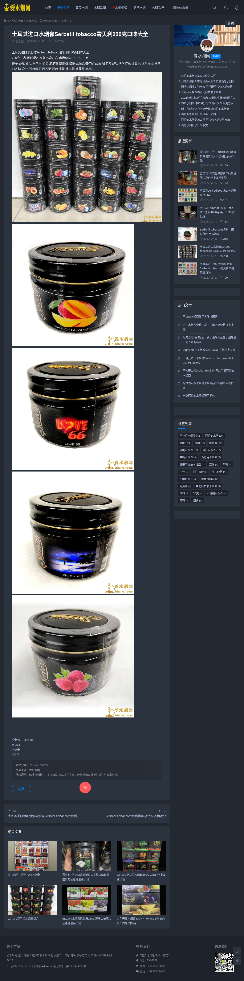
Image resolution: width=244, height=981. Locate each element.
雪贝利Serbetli (49, 21)
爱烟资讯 (63, 8)
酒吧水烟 (139, 8)
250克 (15, 754)
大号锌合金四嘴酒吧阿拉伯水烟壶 (201, 92)
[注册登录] (237, 8)
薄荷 (184, 500)
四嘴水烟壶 (188, 479)
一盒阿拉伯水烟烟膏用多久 (199, 395)
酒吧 (185, 443)
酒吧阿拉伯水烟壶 (192, 464)
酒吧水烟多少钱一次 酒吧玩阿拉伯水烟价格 (207, 86)
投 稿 (231, 23)
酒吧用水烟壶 (211, 457)
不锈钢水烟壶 (216, 493)
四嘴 (226, 464)
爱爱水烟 (17, 21)
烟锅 (197, 500)
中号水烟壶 (209, 479)
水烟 (30, 52)
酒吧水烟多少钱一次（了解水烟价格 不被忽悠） (208, 327)
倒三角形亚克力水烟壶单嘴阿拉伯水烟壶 (205, 108)
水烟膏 (16, 749)
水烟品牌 (158, 8)
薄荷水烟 (81, 8)
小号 (184, 471)
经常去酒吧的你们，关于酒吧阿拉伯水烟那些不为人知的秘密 (209, 339)
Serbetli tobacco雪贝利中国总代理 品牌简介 (135, 816)
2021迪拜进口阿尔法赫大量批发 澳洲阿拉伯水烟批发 (212, 97)
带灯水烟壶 (211, 450)
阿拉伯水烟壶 (190, 435)
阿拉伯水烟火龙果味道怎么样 (198, 75)
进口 (184, 493)
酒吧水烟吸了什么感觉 (194, 125)
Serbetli (29, 740)
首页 (48, 8)
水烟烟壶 (121, 8)
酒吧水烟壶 (189, 450)
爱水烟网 (34, 770)
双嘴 (213, 464)
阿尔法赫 (200, 471)
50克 (197, 493)
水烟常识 (100, 8)
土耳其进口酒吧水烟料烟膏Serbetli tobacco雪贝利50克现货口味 (52, 816)
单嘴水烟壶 (188, 457)
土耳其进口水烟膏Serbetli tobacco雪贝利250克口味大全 (208, 360)
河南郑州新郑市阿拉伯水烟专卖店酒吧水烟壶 (207, 81)
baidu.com (47, 966)
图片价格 (219, 471)
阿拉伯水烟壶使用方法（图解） (201, 316)
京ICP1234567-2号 (76, 966)
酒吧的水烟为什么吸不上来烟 (198, 114)
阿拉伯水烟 (181, 8)
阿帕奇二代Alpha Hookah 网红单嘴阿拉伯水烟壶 (208, 373)
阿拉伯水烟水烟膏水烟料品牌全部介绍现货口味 (209, 385)
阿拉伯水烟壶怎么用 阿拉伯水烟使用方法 (205, 119)
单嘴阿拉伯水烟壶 (208, 486)
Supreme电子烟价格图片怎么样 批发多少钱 (209, 349)
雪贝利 (16, 745)
